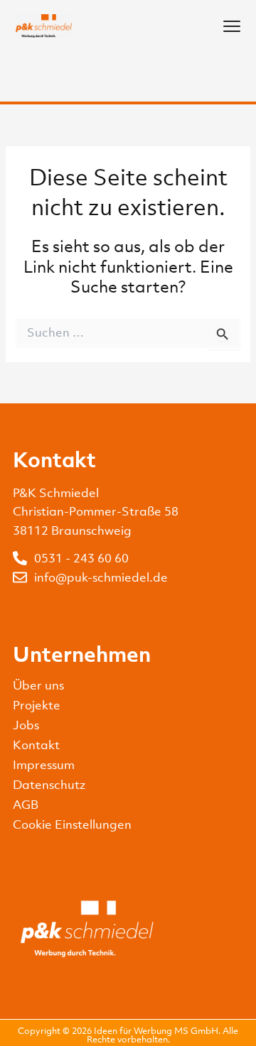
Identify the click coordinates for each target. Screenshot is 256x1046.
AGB (25, 804)
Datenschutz (49, 785)
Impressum (44, 765)
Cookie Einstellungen (72, 824)
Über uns (38, 685)
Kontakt (36, 745)
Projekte (36, 705)
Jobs (26, 725)
